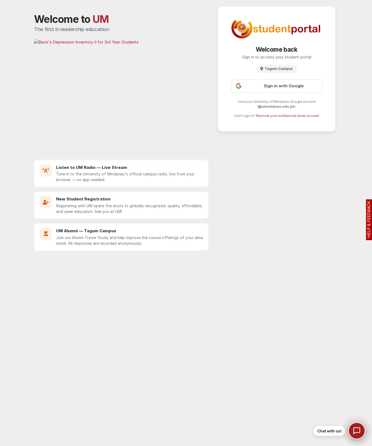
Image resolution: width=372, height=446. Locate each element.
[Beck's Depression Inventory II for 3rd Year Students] (121, 96)
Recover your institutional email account (287, 116)
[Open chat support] (356, 430)
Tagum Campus (279, 68)
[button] (339, 430)
